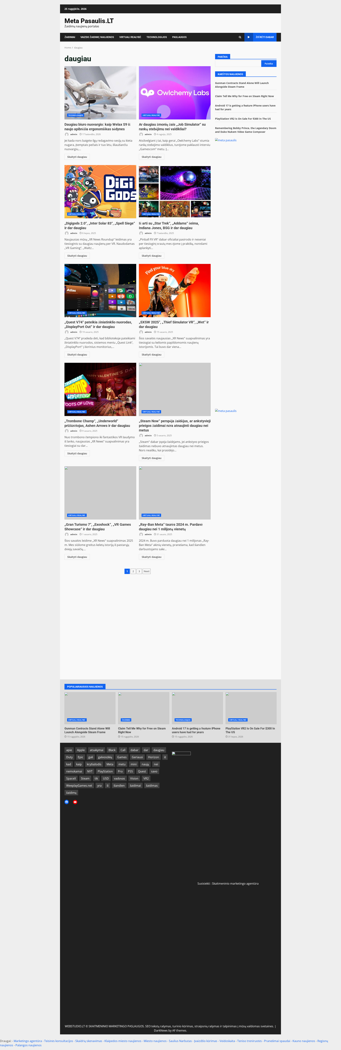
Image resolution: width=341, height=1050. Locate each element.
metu (122, 764)
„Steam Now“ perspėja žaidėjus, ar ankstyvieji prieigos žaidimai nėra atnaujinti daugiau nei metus (175, 389)
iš (165, 757)
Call (123, 750)
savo (154, 771)
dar (146, 750)
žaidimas (152, 786)
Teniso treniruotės (249, 1041)
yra (99, 786)
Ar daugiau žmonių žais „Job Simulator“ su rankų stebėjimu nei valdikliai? (175, 92)
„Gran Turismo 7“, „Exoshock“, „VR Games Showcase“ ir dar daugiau (100, 492)
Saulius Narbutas (180, 1041)
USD (106, 778)
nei (156, 764)
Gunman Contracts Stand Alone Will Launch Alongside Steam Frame (89, 708)
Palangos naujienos (28, 1045)
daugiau (158, 750)
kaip (79, 764)
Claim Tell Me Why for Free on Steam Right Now (244, 96)
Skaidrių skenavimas (88, 1041)
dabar (135, 750)
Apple (81, 750)
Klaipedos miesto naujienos (122, 1041)
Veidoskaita (227, 1041)
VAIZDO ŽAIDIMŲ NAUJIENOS (97, 37)
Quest (142, 771)
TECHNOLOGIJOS (157, 37)
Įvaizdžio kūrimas (205, 1041)
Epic (80, 757)
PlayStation (105, 771)
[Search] (240, 37)
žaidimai (135, 786)
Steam (85, 778)
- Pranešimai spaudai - (277, 1041)
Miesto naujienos (155, 1041)
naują (145, 764)
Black (112, 750)
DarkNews (161, 1030)
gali (90, 757)
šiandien (119, 786)
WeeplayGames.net (79, 786)
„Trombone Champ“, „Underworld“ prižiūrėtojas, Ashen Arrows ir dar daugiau (100, 389)
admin (73, 134)
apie (69, 750)
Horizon (153, 757)
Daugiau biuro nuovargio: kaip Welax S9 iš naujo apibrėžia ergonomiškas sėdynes (100, 92)
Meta (110, 764)
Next (147, 571)
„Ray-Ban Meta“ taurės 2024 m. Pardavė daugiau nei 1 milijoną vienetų (175, 492)
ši (108, 786)
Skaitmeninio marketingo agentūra (235, 883)
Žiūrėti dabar (265, 37)
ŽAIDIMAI (69, 37)
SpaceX (71, 778)
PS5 (130, 771)
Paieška (223, 56)
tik (96, 778)
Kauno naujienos (304, 1041)
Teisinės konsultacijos (58, 1041)
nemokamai (74, 771)
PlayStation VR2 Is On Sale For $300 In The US (243, 118)
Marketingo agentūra (28, 1041)
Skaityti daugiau (77, 156)
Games (122, 757)
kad (68, 764)
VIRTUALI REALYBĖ (130, 37)
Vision (134, 778)
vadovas (119, 778)
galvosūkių (105, 757)
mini (134, 764)
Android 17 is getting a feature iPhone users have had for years (197, 708)
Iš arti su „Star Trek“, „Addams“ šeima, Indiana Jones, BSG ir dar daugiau (175, 191)
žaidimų (71, 793)
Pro (120, 771)
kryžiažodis (94, 764)
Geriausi (137, 757)
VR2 (146, 778)
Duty (69, 757)
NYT (90, 771)
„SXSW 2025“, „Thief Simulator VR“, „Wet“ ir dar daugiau (175, 290)
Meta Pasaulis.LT (89, 21)
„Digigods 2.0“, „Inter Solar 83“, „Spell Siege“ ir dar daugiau (100, 191)
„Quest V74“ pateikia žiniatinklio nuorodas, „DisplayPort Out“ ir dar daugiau (100, 290)
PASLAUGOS (179, 37)
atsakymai (96, 750)
